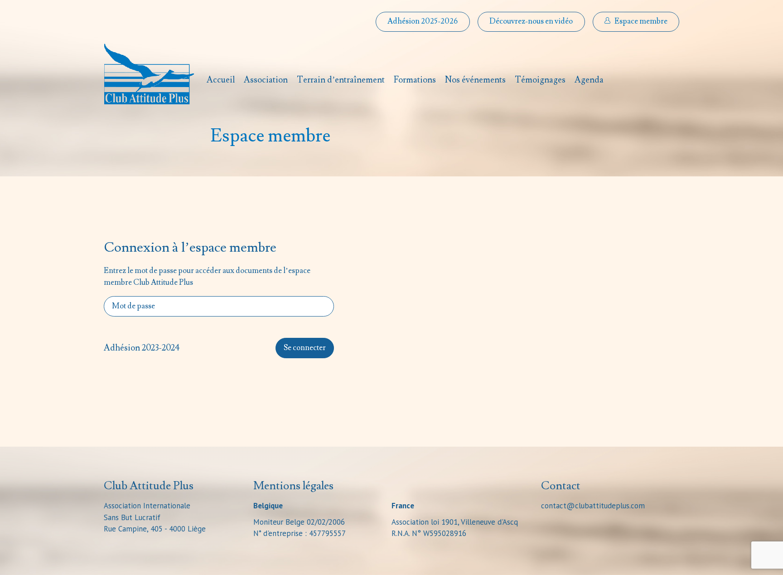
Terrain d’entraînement (341, 79)
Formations (415, 79)
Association (266, 79)
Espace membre (640, 21)
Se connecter (305, 348)
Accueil (221, 79)
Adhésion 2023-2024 (142, 347)
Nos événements (475, 79)
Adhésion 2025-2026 (422, 21)
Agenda (589, 79)
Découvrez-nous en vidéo (531, 21)
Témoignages (540, 79)
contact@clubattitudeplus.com (593, 506)
